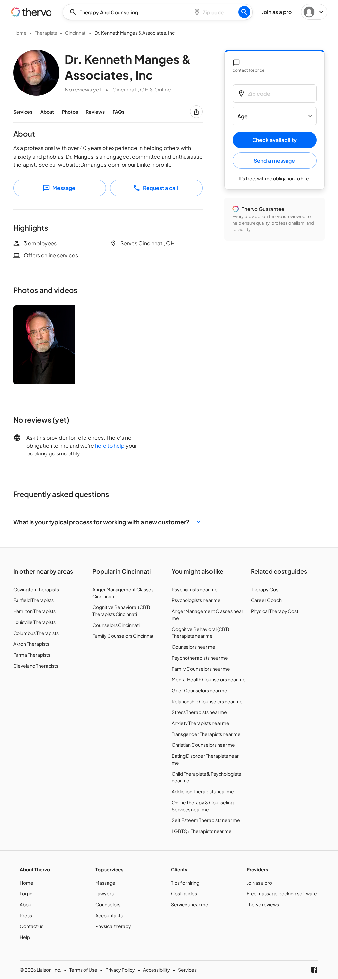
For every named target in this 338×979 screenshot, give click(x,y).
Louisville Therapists (34, 622)
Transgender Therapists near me (206, 734)
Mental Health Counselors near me (209, 679)
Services (22, 112)
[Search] (244, 12)
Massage (105, 883)
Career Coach (266, 600)
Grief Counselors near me (199, 690)
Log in (26, 893)
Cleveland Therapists (35, 666)
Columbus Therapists (36, 633)
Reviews (95, 112)
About (47, 112)
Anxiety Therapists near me (200, 723)
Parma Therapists (31, 655)
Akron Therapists (31, 644)
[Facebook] (314, 970)
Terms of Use (83, 970)
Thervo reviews (263, 904)
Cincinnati (75, 33)
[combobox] (128, 12)
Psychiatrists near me (195, 589)
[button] (108, 521)
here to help (110, 445)
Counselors (107, 904)
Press (26, 915)
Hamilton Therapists (34, 611)
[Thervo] (31, 12)
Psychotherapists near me (200, 658)
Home (20, 33)
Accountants (109, 915)
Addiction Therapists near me (203, 791)
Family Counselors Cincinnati (123, 636)
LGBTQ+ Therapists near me (202, 831)
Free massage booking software (282, 893)
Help (25, 937)
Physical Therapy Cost (274, 611)
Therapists (46, 33)
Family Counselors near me (201, 668)
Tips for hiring (185, 883)
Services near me (189, 904)
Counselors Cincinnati (116, 625)
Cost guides (184, 893)
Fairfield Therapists (33, 600)
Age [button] (242, 116)
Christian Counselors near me (203, 745)
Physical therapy (113, 926)
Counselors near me (193, 647)
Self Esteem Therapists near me (206, 820)
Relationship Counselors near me (207, 701)
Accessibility (156, 970)
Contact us (31, 926)
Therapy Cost (265, 589)
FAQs (118, 112)
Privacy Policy (120, 970)
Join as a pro (259, 883)
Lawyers (104, 893)
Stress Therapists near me (199, 712)
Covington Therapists (36, 589)
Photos (70, 112)
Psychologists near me (196, 600)
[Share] (196, 111)
